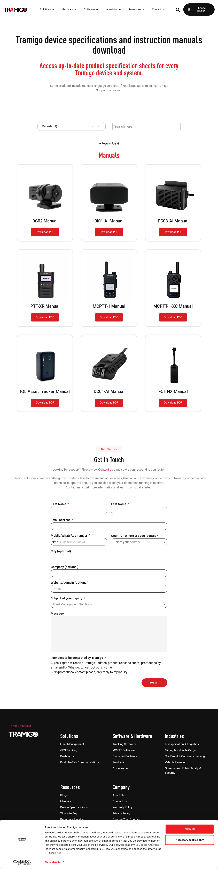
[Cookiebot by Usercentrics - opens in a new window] (22, 862)
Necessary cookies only (190, 839)
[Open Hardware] (75, 9)
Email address (61, 520)
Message (57, 613)
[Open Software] (97, 9)
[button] (92, 126)
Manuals (25, 726)
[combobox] (55, 541)
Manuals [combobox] (49, 126)
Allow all (189, 828)
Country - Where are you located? (135, 535)
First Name (59, 504)
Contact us (105, 469)
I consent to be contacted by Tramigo (77, 657)
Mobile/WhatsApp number (69, 535)
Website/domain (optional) (69, 582)
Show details (52, 862)
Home (13, 726)
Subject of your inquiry (67, 598)
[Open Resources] (143, 9)
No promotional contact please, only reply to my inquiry (90, 672)
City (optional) (61, 551)
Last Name (119, 504)
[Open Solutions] (53, 9)
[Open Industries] (120, 9)
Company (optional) (64, 567)
